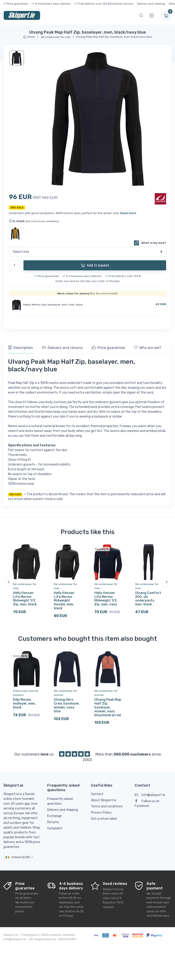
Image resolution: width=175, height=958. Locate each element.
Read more (128, 213)
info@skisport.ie (153, 795)
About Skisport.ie (103, 800)
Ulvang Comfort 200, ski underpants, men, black (148, 598)
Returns (53, 822)
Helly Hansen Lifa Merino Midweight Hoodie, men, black (64, 600)
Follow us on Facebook (147, 803)
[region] (17, 58)
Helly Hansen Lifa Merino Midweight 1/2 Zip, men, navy (105, 598)
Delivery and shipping (151, 3)
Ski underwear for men (56, 37)
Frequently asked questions (60, 801)
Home (31, 36)
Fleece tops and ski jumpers (25, 693)
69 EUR (160, 304)
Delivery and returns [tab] (65, 348)
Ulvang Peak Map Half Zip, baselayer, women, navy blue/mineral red (107, 707)
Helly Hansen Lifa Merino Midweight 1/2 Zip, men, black (25, 598)
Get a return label (104, 819)
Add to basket (98, 265)
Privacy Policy (101, 812)
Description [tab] (23, 348)
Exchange (54, 816)
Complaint (54, 828)
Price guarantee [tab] (111, 348)
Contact (97, 794)
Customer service (121, 3)
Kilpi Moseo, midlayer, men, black (24, 703)
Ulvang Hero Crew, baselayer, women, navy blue (67, 705)
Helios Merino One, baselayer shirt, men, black (53, 304)
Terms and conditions (107, 806)
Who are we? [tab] (150, 348)
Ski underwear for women (65, 693)
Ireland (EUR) (20, 857)
